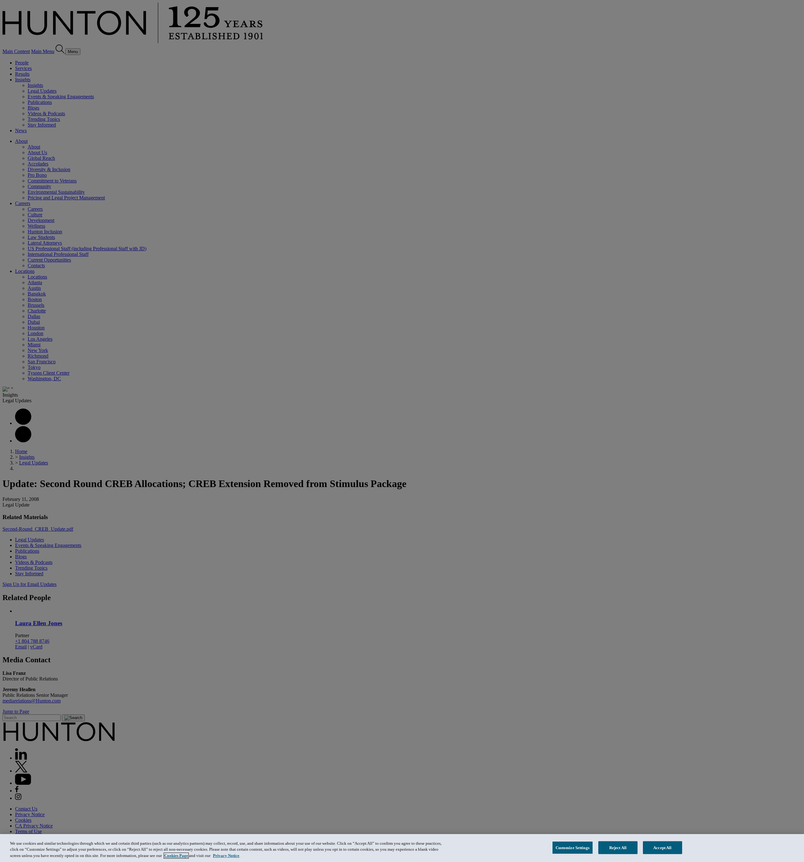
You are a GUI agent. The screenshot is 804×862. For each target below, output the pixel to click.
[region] (402, 848)
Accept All (662, 847)
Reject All (618, 847)
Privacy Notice (226, 855)
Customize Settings (572, 847)
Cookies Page (176, 855)
